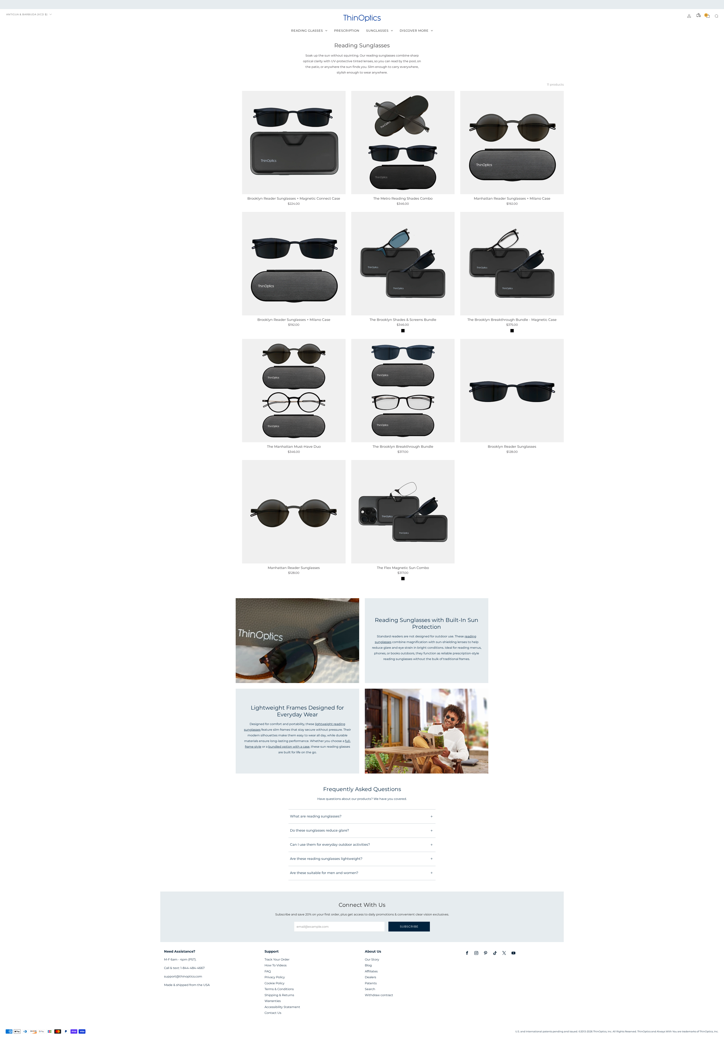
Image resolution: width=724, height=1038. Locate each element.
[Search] (716, 16)
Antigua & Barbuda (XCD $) (27, 14)
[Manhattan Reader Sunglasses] (294, 511)
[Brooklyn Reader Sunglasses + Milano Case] (294, 263)
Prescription (346, 30)
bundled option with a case (289, 746)
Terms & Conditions (279, 989)
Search (370, 989)
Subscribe (409, 926)
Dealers (370, 977)
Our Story (372, 959)
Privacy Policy (275, 977)
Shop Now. (394, 4)
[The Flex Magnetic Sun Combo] (403, 511)
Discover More (414, 30)
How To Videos (276, 965)
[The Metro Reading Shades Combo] (403, 142)
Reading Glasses (307, 30)
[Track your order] (698, 15)
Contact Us (273, 1013)
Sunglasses (377, 30)
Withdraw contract (379, 995)
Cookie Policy (275, 983)
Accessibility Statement (282, 1007)
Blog (368, 965)
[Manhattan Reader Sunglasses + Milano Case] (512, 142)
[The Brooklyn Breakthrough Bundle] (403, 390)
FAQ (268, 971)
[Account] (689, 16)
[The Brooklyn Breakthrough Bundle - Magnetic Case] (512, 263)
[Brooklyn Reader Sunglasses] (512, 390)
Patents (371, 983)
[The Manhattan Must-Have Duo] (294, 390)
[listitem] (362, 4)
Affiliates (371, 971)
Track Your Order (277, 959)
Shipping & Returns (279, 995)
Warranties (273, 1001)
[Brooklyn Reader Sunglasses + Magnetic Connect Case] (294, 142)
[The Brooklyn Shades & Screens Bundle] (403, 263)
